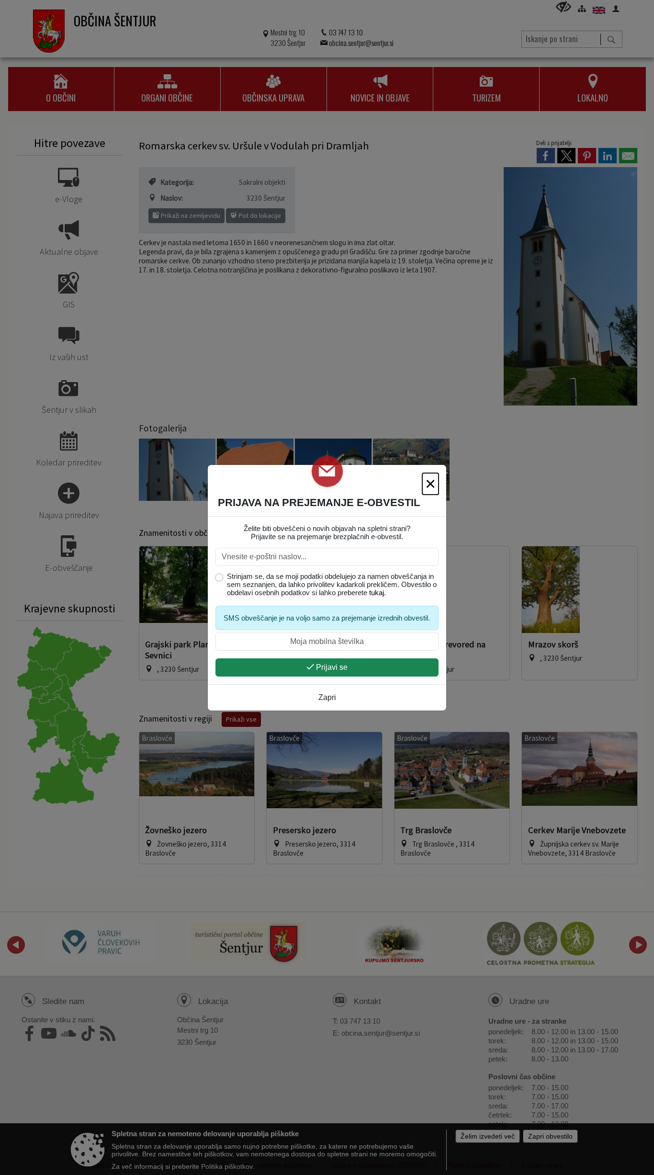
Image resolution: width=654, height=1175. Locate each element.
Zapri (327, 697)
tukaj (376, 592)
